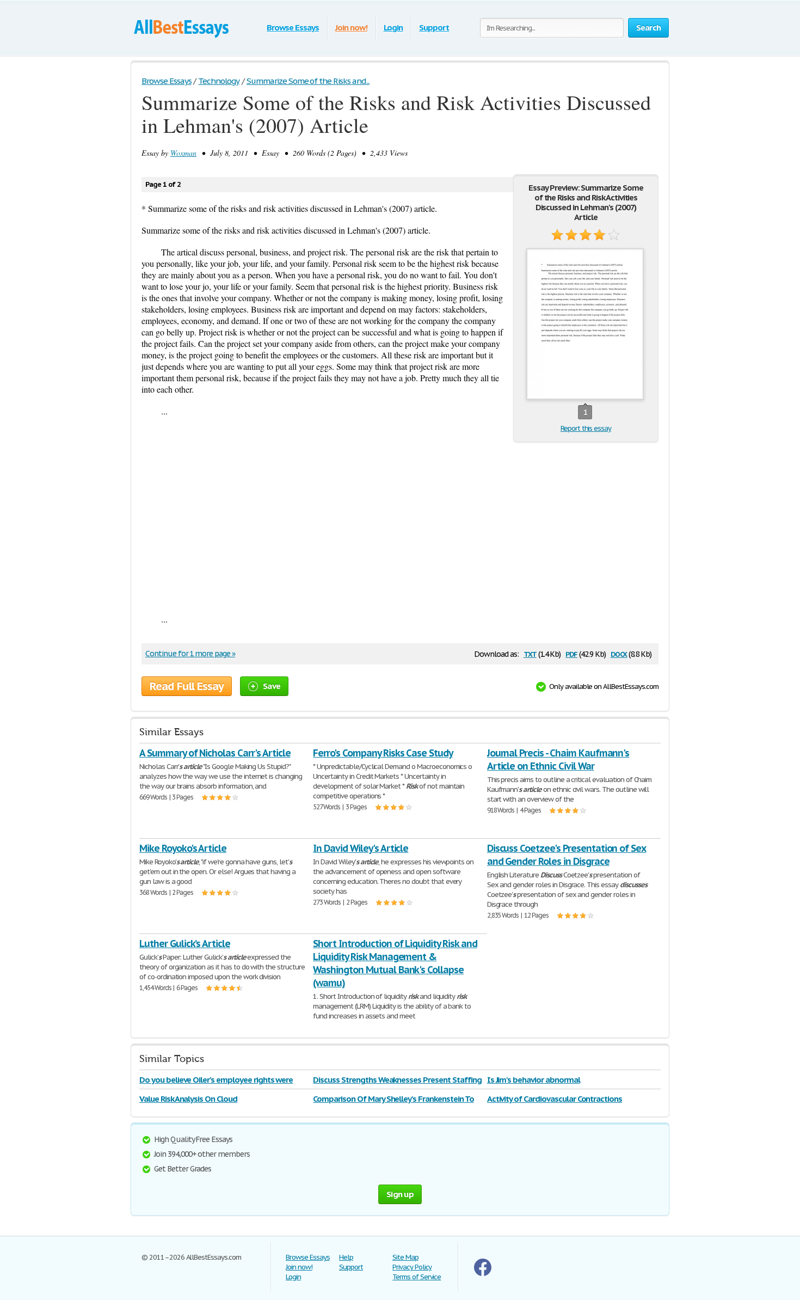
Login (393, 27)
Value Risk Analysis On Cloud (188, 1099)
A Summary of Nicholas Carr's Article (215, 753)
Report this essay (586, 428)
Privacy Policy (412, 1267)
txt (530, 653)
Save (271, 686)
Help (346, 1257)
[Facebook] (482, 1273)
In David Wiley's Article (360, 848)
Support (434, 27)
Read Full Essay (187, 686)
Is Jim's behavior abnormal (533, 1080)
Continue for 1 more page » (190, 653)
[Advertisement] (400, 526)
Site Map (405, 1257)
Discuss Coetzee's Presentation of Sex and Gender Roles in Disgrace (567, 855)
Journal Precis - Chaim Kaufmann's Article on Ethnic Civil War (558, 759)
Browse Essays (292, 27)
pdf (571, 653)
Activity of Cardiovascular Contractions (554, 1099)
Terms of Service (416, 1276)
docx (619, 653)
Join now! (351, 27)
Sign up (400, 1194)
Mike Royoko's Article (182, 848)
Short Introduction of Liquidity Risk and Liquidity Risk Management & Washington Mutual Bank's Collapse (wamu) (395, 963)
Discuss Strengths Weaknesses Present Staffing (397, 1080)
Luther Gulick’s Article (184, 943)
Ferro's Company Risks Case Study (383, 753)
